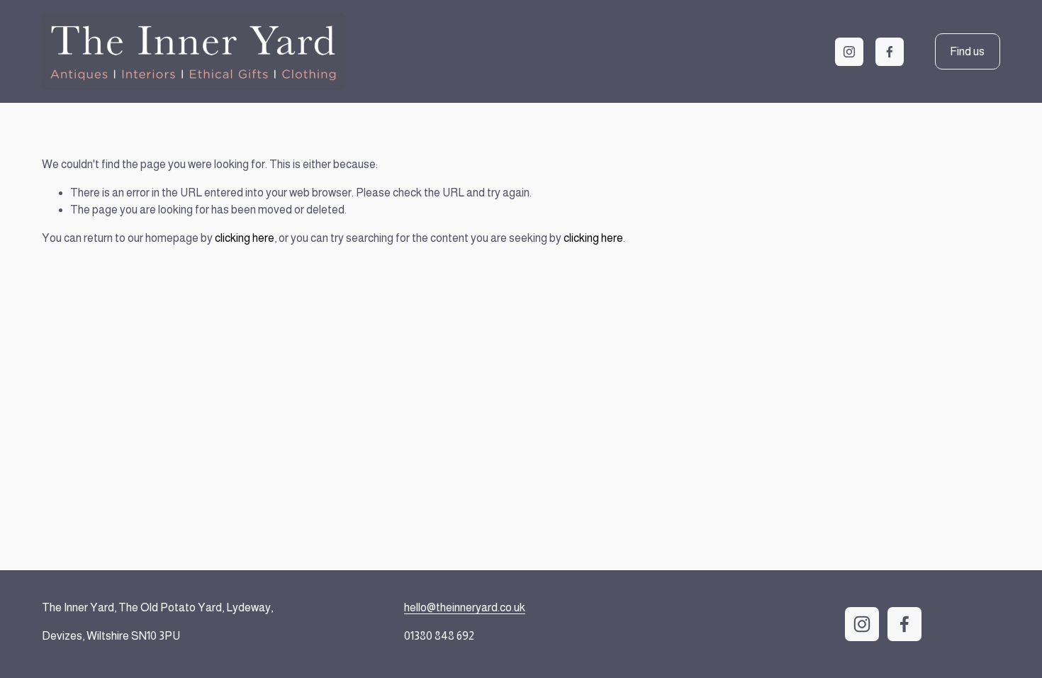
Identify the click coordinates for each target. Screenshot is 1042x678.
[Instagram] (849, 52)
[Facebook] (889, 52)
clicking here (244, 238)
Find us (967, 51)
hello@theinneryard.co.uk (464, 607)
